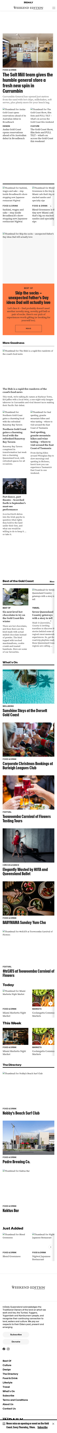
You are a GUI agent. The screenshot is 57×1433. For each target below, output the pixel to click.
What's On (9, 1391)
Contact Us (9, 1408)
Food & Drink (10, 1378)
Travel (6, 1387)
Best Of (7, 1360)
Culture (7, 1365)
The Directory (10, 1373)
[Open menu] (53, 8)
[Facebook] (4, 1349)
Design (7, 1369)
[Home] (28, 2)
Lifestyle (7, 1382)
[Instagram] (8, 1349)
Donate (16, 1342)
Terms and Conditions (15, 1400)
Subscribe (16, 1334)
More (52, 581)
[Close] (53, 1423)
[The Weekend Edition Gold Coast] (28, 8)
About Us (8, 1404)
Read (28, 328)
